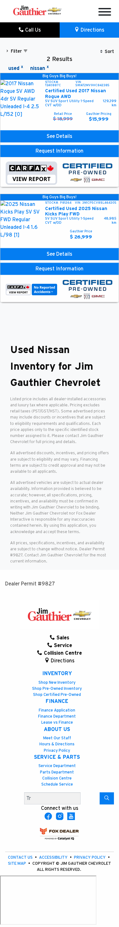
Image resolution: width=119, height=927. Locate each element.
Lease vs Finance (57, 722)
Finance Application (57, 710)
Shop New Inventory (57, 683)
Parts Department (57, 772)
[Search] (107, 798)
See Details (59, 136)
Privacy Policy (57, 751)
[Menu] (105, 13)
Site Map (17, 864)
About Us (57, 729)
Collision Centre (57, 778)
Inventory (57, 673)
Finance (57, 701)
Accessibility (54, 857)
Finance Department (57, 716)
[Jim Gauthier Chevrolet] (37, 9)
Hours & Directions (57, 744)
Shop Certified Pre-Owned (57, 695)
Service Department (57, 766)
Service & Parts (57, 757)
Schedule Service (57, 784)
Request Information (59, 151)
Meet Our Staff (57, 738)
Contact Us (21, 857)
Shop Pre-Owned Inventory (57, 689)
